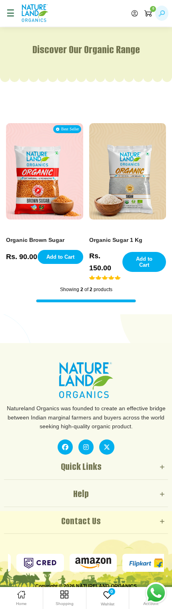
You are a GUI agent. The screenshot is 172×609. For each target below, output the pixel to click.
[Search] (161, 13)
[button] (105, 278)
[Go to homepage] (35, 13)
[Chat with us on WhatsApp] (156, 592)
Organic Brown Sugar (35, 240)
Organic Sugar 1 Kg (115, 240)
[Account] (134, 13)
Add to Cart (60, 257)
